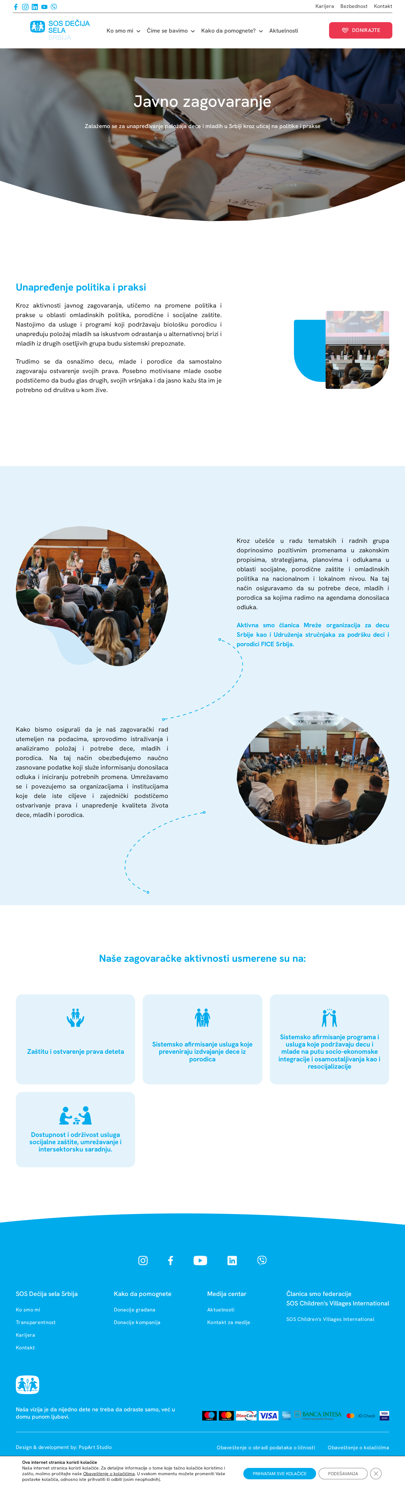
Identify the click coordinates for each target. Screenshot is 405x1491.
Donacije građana (135, 1309)
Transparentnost (36, 1322)
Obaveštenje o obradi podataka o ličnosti (266, 1447)
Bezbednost (354, 6)
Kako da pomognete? (228, 30)
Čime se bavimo (167, 30)
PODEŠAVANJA (343, 1473)
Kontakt (383, 6)
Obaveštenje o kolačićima (358, 1447)
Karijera (324, 6)
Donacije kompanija (137, 1322)
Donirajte (366, 30)
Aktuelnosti (283, 30)
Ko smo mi (120, 30)
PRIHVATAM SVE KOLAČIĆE (280, 1473)
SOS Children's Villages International (330, 1319)
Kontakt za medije (228, 1322)
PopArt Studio (95, 1447)
